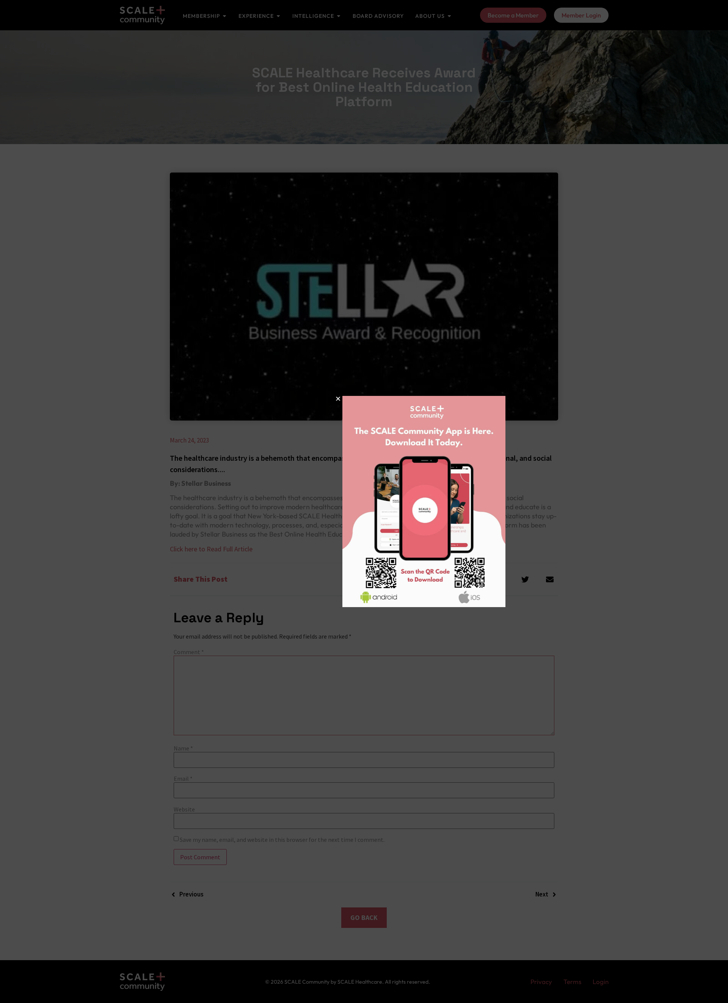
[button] (278, 399)
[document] (364, 501)
